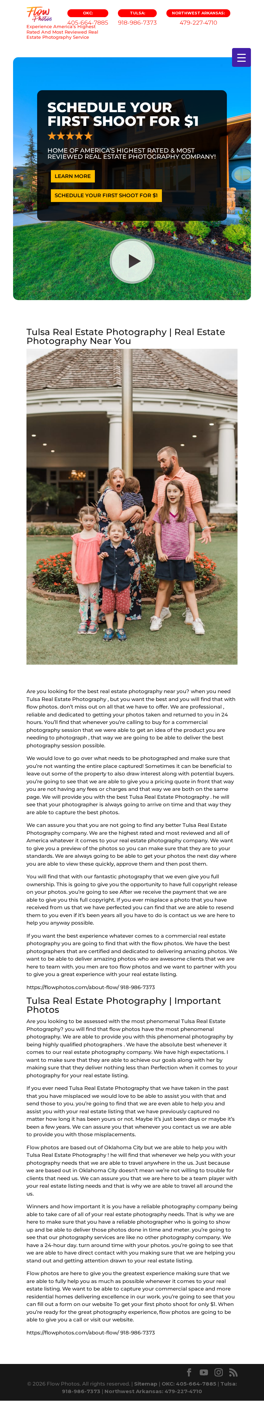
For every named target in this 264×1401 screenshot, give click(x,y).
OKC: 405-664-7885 (189, 1383)
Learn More (73, 176)
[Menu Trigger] (241, 57)
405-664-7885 (87, 18)
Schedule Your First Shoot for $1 (106, 195)
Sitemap (145, 1383)
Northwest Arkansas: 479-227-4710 (153, 1391)
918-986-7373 (137, 18)
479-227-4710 (198, 18)
